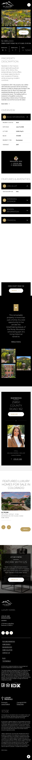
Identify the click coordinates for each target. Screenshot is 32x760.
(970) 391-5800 (17, 163)
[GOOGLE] (11, 633)
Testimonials (6, 661)
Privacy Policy (20, 704)
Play (16, 15)
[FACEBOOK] (3, 633)
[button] (16, 580)
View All (23, 32)
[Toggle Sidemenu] (29, 5)
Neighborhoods (7, 647)
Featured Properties (8, 641)
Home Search (6, 644)
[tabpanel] (16, 505)
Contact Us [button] (6, 652)
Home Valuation (7, 650)
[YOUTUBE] (7, 633)
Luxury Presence (5, 704)
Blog (3, 658)
